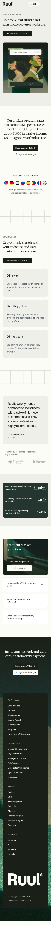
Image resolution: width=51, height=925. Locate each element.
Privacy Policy (25, 900)
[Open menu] (45, 4)
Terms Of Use (13, 900)
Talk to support (19, 568)
